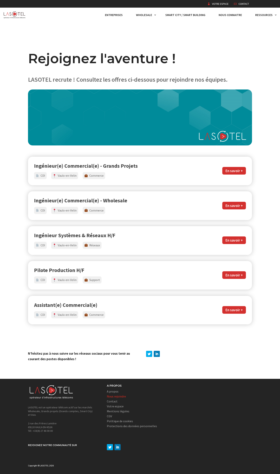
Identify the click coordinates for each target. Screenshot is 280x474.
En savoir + (234, 170)
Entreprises (114, 15)
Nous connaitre (230, 15)
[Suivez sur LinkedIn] (157, 354)
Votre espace (220, 4)
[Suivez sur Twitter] (149, 354)
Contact (243, 4)
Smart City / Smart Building (185, 15)
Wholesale (144, 15)
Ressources (264, 15)
